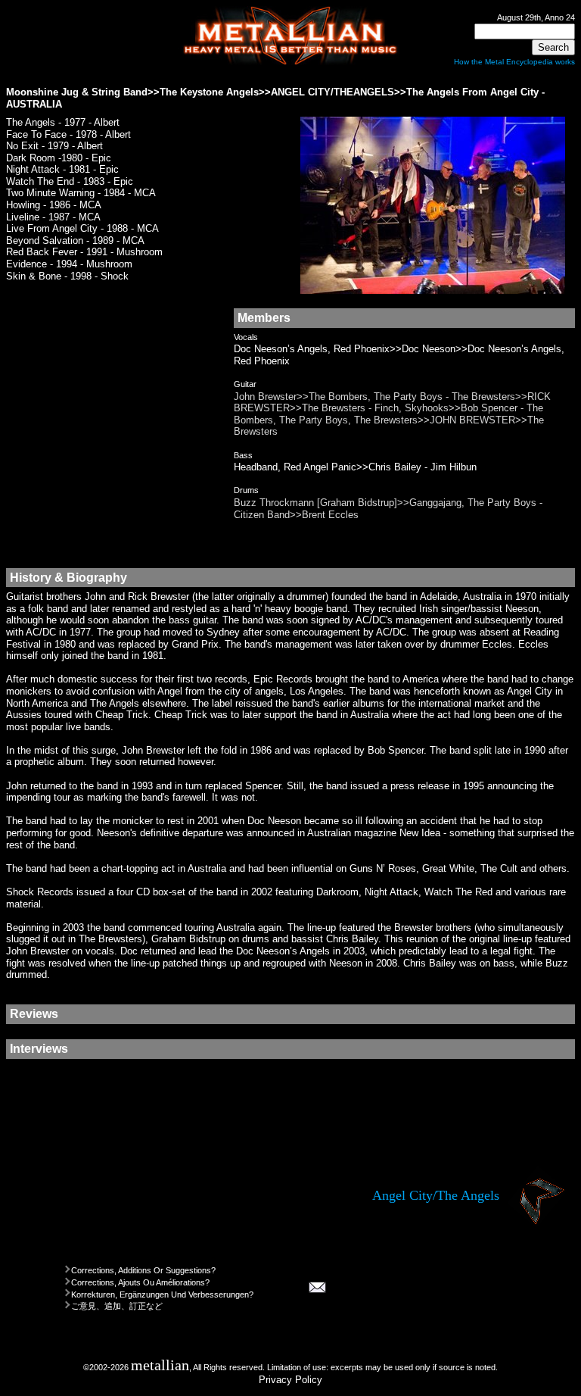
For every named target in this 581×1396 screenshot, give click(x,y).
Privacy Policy (290, 1379)
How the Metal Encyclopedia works (514, 62)
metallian (160, 1365)
